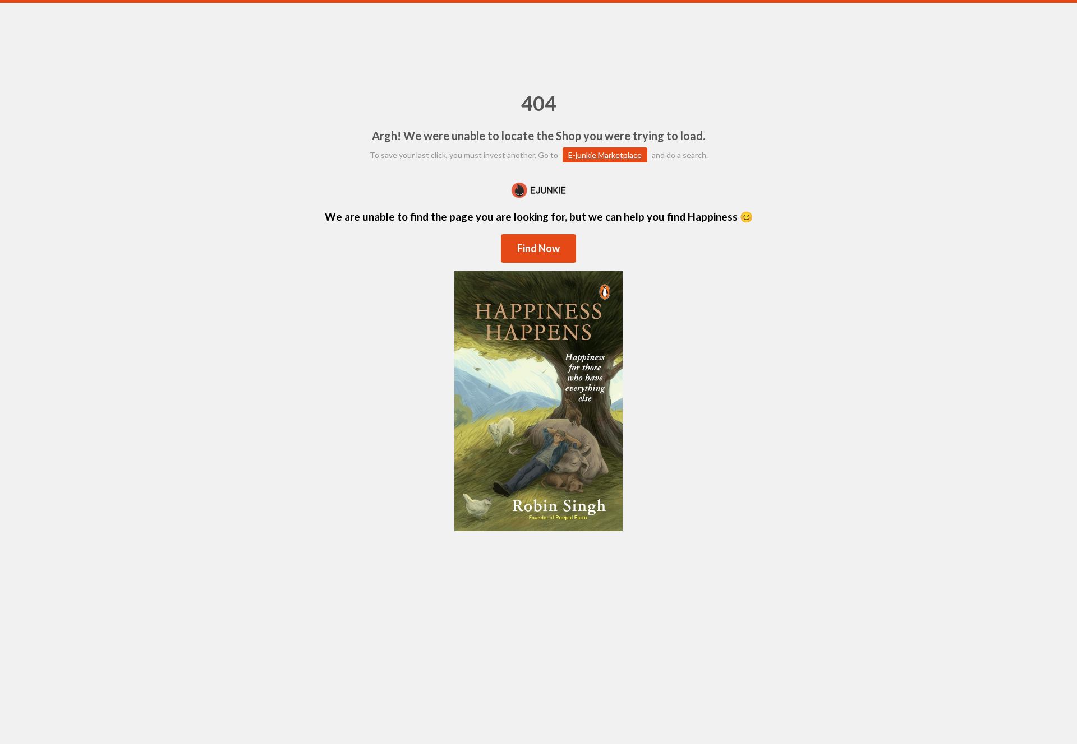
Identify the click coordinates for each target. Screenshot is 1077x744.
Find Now (538, 248)
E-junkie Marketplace (605, 155)
